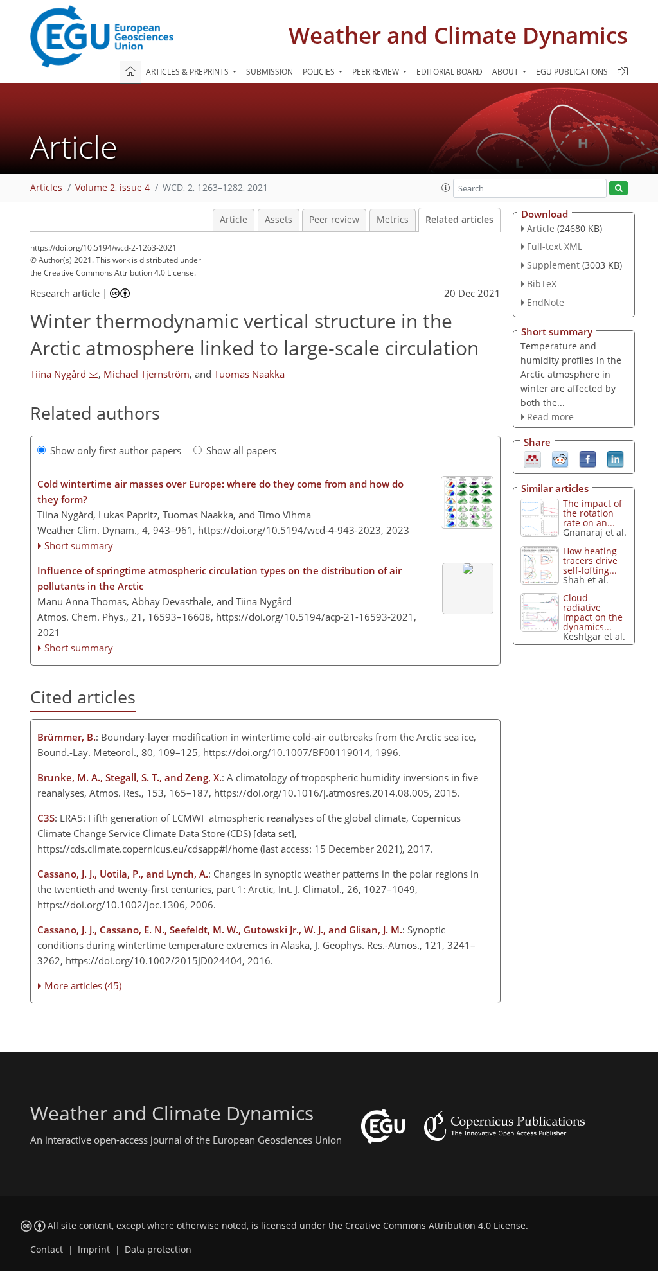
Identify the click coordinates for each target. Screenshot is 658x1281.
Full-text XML (554, 246)
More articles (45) (82, 985)
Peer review (334, 219)
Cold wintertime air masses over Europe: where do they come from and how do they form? (220, 491)
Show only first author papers (115, 450)
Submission (269, 71)
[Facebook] (587, 458)
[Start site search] (618, 188)
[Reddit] (560, 458)
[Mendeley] (532, 458)
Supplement (553, 265)
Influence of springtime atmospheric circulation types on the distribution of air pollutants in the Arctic (219, 578)
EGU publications (572, 71)
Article (233, 219)
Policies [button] (320, 71)
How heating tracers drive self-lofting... (590, 560)
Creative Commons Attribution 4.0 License (435, 1226)
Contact (46, 1249)
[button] (445, 187)
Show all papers (241, 450)
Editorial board (449, 71)
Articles (46, 187)
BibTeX (541, 284)
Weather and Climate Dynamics (458, 35)
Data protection (158, 1249)
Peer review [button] (376, 71)
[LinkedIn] (615, 458)
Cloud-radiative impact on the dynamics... (593, 612)
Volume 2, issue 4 (112, 187)
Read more (550, 417)
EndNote (545, 302)
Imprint (94, 1249)
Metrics (393, 219)
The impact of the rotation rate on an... (592, 513)
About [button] (506, 71)
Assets (278, 219)
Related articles (459, 219)
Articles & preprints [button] (188, 71)
